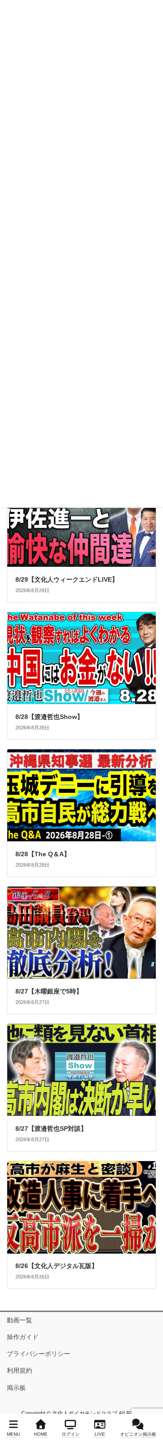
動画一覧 (19, 1320)
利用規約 (19, 1370)
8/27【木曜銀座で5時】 (48, 991)
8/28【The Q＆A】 (42, 854)
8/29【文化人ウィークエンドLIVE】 (66, 579)
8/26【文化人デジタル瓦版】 (56, 1265)
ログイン (71, 1434)
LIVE (100, 1434)
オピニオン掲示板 (138, 1434)
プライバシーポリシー (38, 1353)
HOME (41, 1434)
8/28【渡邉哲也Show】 (49, 716)
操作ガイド (22, 1337)
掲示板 (16, 1387)
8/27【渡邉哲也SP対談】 (51, 1128)
